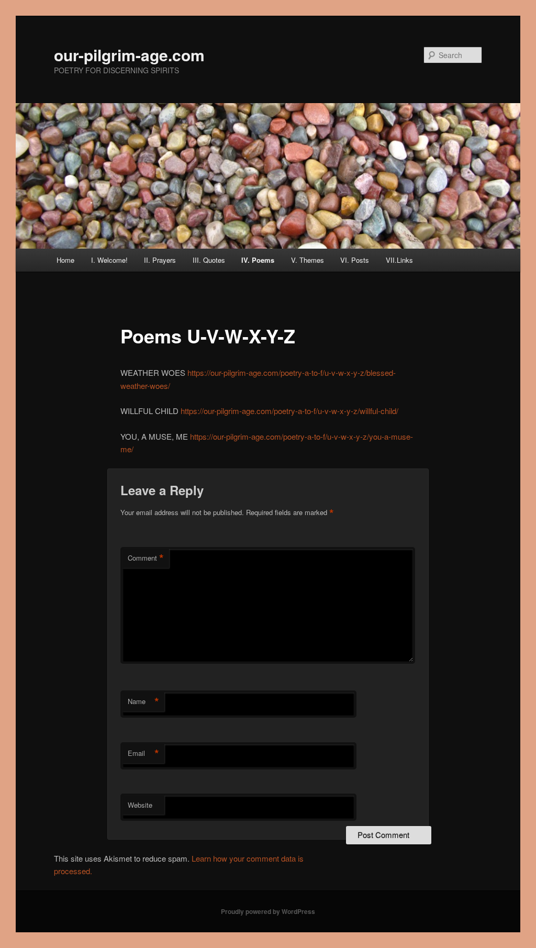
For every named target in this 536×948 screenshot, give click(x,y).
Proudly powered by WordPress (268, 911)
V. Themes (307, 260)
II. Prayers (160, 260)
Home (65, 260)
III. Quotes (209, 260)
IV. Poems (257, 260)
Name (143, 701)
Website (140, 805)
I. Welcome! (109, 260)
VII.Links (399, 260)
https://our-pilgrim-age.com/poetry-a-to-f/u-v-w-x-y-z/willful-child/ (289, 410)
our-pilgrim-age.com (129, 54)
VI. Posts (354, 260)
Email (143, 753)
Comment (146, 558)
